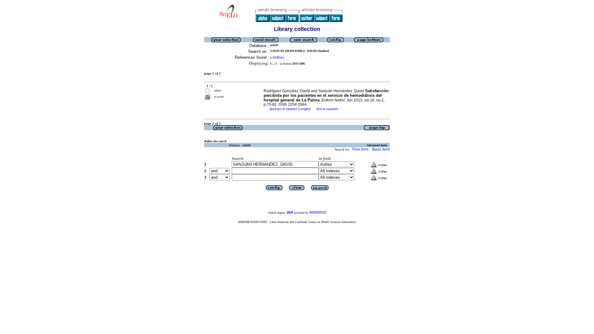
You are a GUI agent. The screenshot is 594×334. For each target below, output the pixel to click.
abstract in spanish (283, 109)
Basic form (381, 149)
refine (278, 57)
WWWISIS (317, 212)
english (305, 109)
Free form (360, 149)
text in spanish (327, 109)
